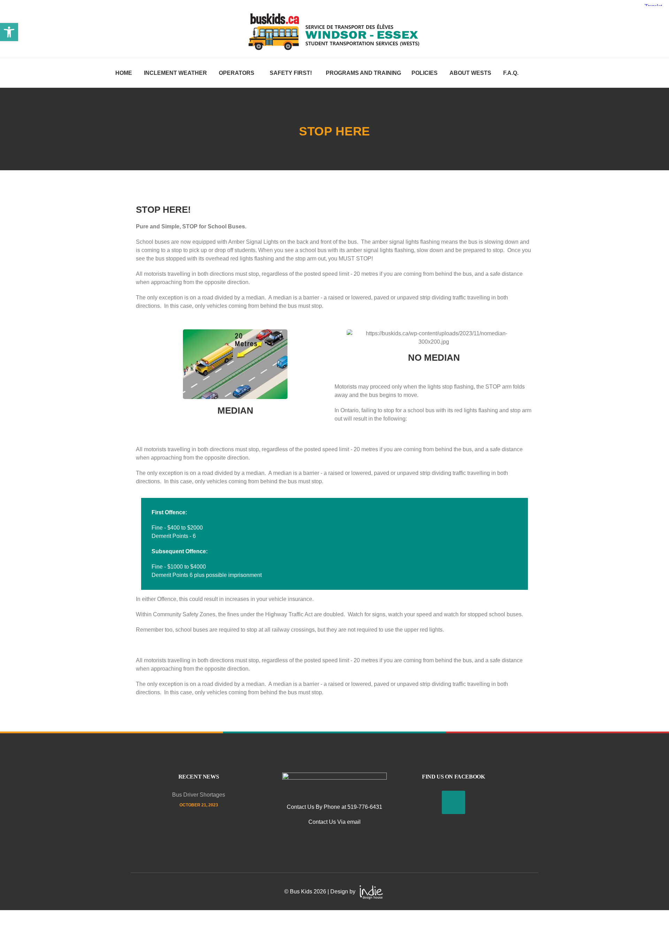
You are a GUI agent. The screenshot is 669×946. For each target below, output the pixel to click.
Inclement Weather (175, 73)
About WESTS (470, 73)
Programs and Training (363, 73)
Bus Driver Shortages (198, 795)
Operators (236, 73)
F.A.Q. (510, 73)
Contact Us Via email (334, 822)
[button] (9, 32)
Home (123, 73)
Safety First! (291, 73)
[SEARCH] (524, 93)
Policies (425, 73)
